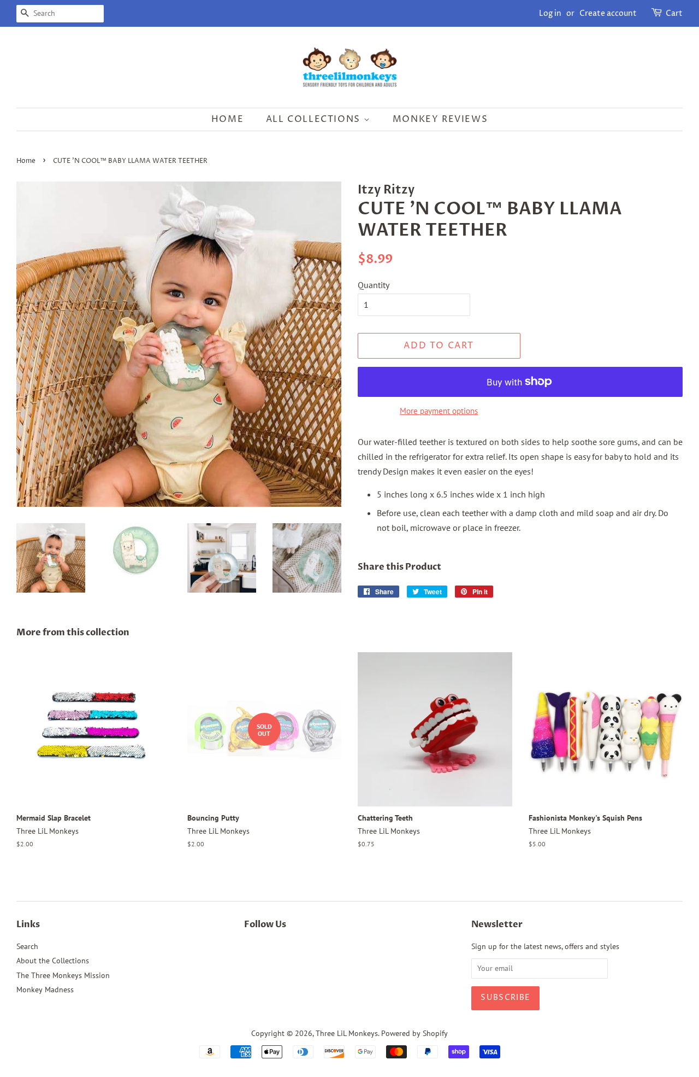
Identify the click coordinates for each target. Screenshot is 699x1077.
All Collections (315, 119)
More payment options (439, 411)
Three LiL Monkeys (347, 1033)
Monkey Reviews (440, 119)
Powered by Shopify (414, 1033)
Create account (608, 13)
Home (227, 119)
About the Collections (52, 960)
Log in (550, 13)
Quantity (373, 284)
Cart (674, 13)
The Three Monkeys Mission (63, 975)
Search (27, 946)
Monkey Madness (45, 989)
